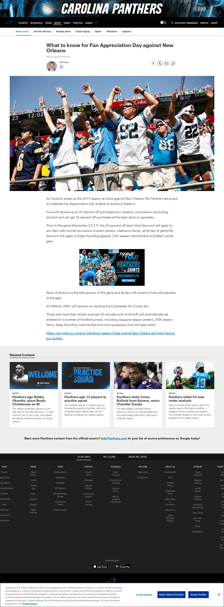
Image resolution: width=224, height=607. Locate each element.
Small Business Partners (170, 518)
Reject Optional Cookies (171, 594)
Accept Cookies (198, 594)
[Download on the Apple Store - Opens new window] (100, 566)
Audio (33, 480)
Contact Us (170, 510)
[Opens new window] (112, 267)
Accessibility (197, 531)
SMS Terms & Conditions (170, 502)
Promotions (143, 477)
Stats (4, 504)
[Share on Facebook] (153, 65)
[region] (112, 595)
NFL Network (60, 488)
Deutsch (33, 499)
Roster (4, 472)
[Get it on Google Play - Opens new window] (123, 568)
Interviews (60, 483)
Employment (170, 472)
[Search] (172, 22)
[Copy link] (173, 63)
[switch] (163, 22)
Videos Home (60, 472)
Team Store (143, 472)
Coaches (4, 493)
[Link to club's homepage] (9, 22)
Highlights (60, 477)
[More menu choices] (96, 22)
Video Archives (60, 510)
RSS (170, 477)
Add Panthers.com (114, 438)
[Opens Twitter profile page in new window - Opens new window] (61, 67)
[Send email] (166, 65)
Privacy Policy (30, 603)
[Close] (218, 594)
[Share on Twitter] (160, 65)
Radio (33, 494)
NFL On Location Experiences (116, 499)
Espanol (33, 504)
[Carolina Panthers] (112, 581)
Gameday (88, 480)
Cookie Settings (144, 594)
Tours (197, 526)
